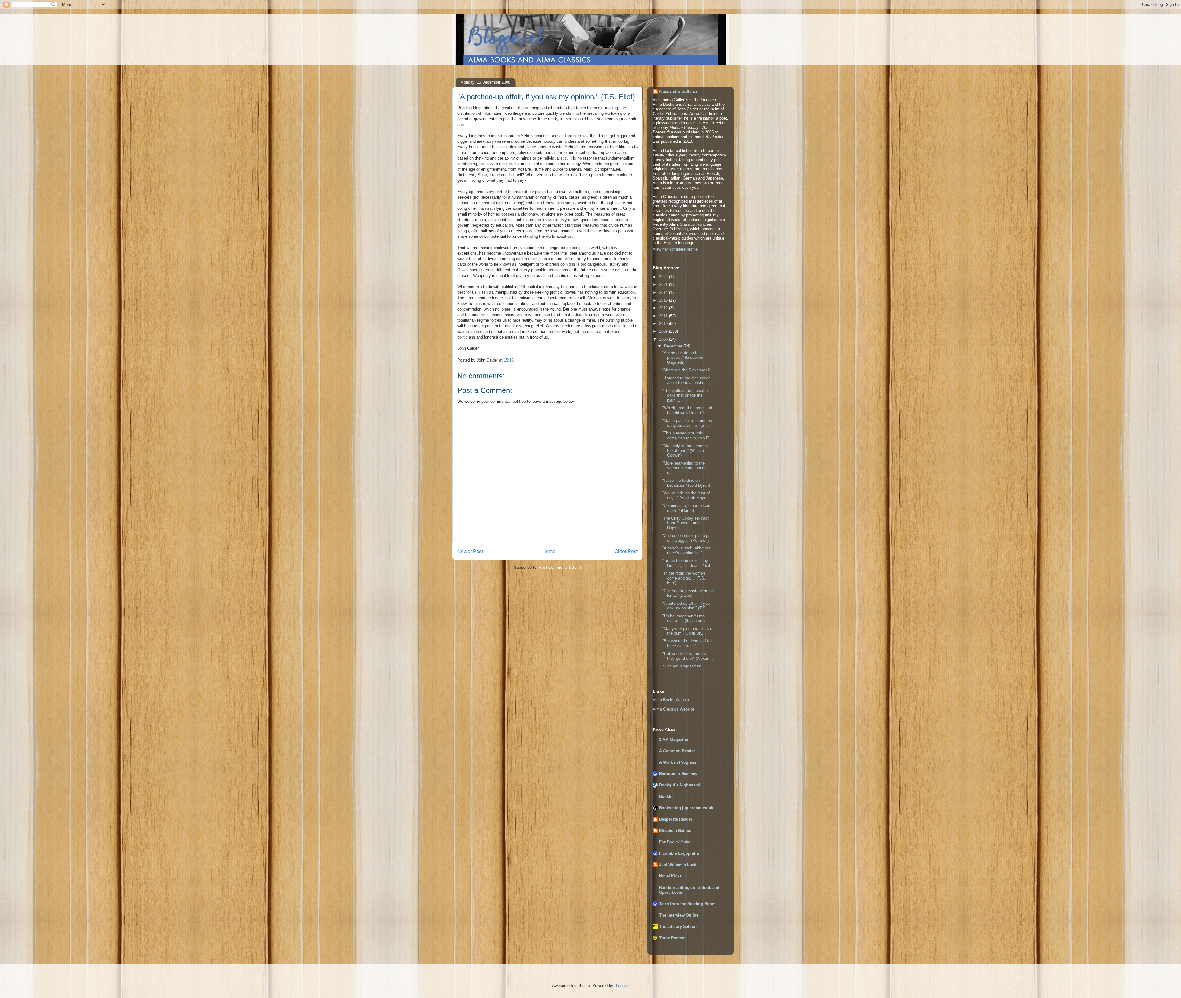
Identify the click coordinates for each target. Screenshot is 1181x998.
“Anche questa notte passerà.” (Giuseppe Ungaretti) (682, 357)
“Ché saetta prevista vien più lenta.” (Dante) (688, 593)
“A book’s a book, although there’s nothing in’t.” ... (686, 550)
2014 (664, 292)
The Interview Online (678, 915)
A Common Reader (677, 751)
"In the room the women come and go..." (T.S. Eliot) (683, 578)
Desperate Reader (675, 819)
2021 (664, 284)
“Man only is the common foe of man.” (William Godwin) (685, 450)
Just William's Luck (677, 864)
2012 (664, 308)
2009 (664, 331)
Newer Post (470, 551)
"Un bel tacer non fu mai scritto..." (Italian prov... (685, 618)
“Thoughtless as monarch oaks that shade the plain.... (685, 395)
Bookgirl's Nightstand (679, 785)
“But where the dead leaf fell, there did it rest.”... (688, 643)
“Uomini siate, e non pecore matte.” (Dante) (686, 508)
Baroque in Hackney (678, 773)
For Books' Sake (674, 842)
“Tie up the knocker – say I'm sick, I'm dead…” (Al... (688, 563)
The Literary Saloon (678, 926)
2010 (664, 323)
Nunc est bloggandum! (682, 666)
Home (548, 551)
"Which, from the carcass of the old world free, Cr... (687, 410)
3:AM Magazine (673, 739)
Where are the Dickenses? (686, 370)
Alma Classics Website (673, 709)
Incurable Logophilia (679, 853)
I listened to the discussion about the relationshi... (686, 380)
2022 (664, 277)
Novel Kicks (670, 876)
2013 (664, 300)
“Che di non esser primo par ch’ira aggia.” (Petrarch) (687, 538)
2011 (664, 316)
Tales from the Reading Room (687, 903)
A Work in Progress (677, 762)
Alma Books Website (671, 700)
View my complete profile (675, 249)
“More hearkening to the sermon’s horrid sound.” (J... (685, 468)
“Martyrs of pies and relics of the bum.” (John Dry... (688, 631)
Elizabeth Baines (675, 830)
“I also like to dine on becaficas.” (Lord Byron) (686, 483)
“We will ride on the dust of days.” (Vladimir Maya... (686, 495)
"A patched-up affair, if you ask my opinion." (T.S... (686, 606)
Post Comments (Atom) (560, 567)
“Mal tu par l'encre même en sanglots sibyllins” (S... (687, 423)
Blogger (621, 985)
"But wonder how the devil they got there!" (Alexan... (687, 656)
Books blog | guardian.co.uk (686, 808)
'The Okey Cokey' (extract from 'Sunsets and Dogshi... (685, 523)
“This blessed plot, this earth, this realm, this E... (687, 435)
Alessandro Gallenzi (678, 91)
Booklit (666, 796)
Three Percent (672, 938)
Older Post (626, 551)
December (673, 346)
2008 (664, 339)
